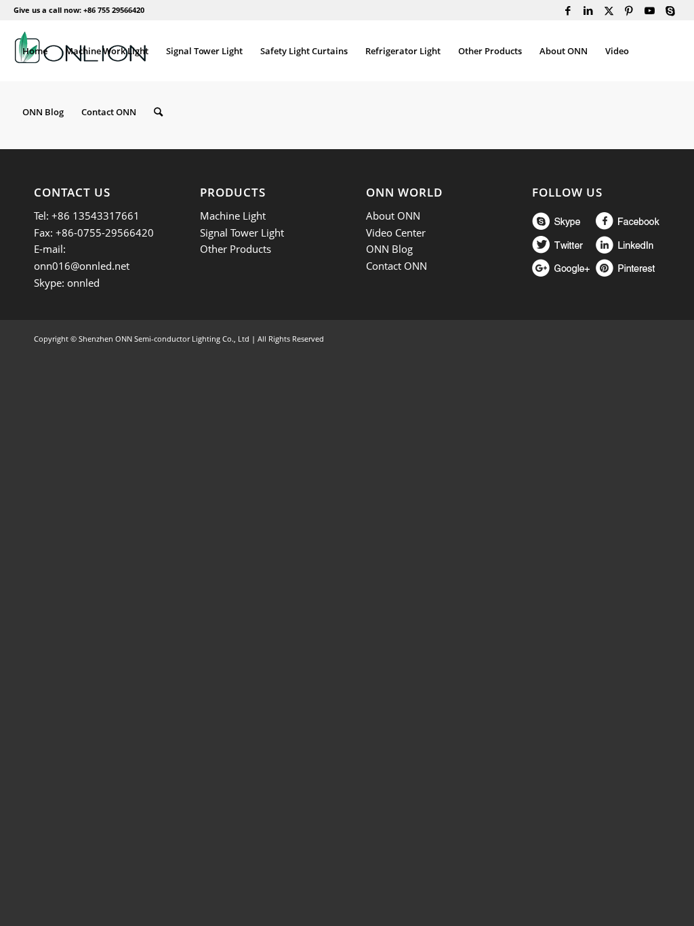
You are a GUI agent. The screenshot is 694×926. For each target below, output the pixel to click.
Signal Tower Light (242, 232)
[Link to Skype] (670, 10)
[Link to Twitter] (609, 10)
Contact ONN (396, 266)
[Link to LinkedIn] (588, 10)
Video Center (396, 232)
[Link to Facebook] (568, 10)
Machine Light (233, 215)
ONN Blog (389, 249)
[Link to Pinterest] (629, 10)
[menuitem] (35, 50)
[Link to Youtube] (649, 10)
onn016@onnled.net (81, 266)
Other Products (235, 249)
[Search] (158, 111)
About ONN (393, 215)
